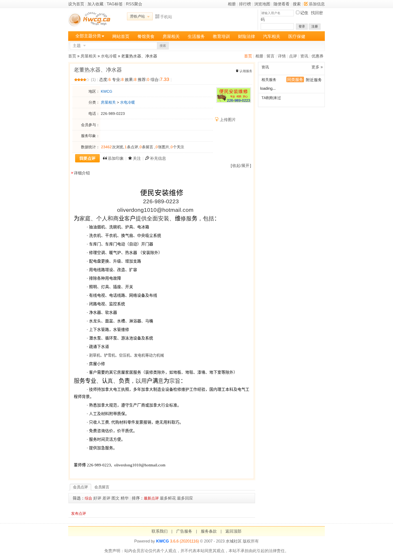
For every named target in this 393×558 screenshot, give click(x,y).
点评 (293, 56)
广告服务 (184, 531)
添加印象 (116, 158)
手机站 (166, 16)
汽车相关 (271, 36)
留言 (271, 56)
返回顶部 (233, 531)
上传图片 (228, 119)
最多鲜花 (168, 498)
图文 (115, 498)
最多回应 (185, 498)
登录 (302, 26)
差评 (106, 498)
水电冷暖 (109, 56)
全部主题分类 (88, 36)
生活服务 (196, 36)
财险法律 (246, 36)
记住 (304, 12)
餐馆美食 (146, 36)
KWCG (106, 91)
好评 (97, 498)
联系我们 (160, 531)
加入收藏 (95, 4)
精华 (125, 498)
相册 (232, 4)
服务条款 (209, 531)
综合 (88, 498)
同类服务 (295, 79)
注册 (314, 26)
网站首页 (120, 36)
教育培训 (221, 36)
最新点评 (151, 498)
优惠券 (317, 56)
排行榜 (245, 4)
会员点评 (80, 487)
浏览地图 (262, 4)
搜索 (297, 4)
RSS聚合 (134, 4)
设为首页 (76, 4)
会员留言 (101, 487)
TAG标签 (115, 4)
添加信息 (317, 4)
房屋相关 (171, 36)
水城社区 (234, 541)
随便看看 (281, 4)
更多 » (317, 67)
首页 (248, 56)
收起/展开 (240, 165)
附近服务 (314, 79)
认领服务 (246, 71)
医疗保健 (296, 36)
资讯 (304, 56)
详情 (282, 56)
